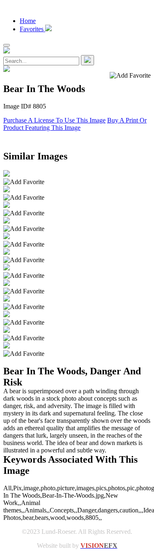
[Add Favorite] (23, 182)
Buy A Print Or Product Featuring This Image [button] (75, 124)
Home (28, 20)
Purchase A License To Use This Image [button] (54, 120)
